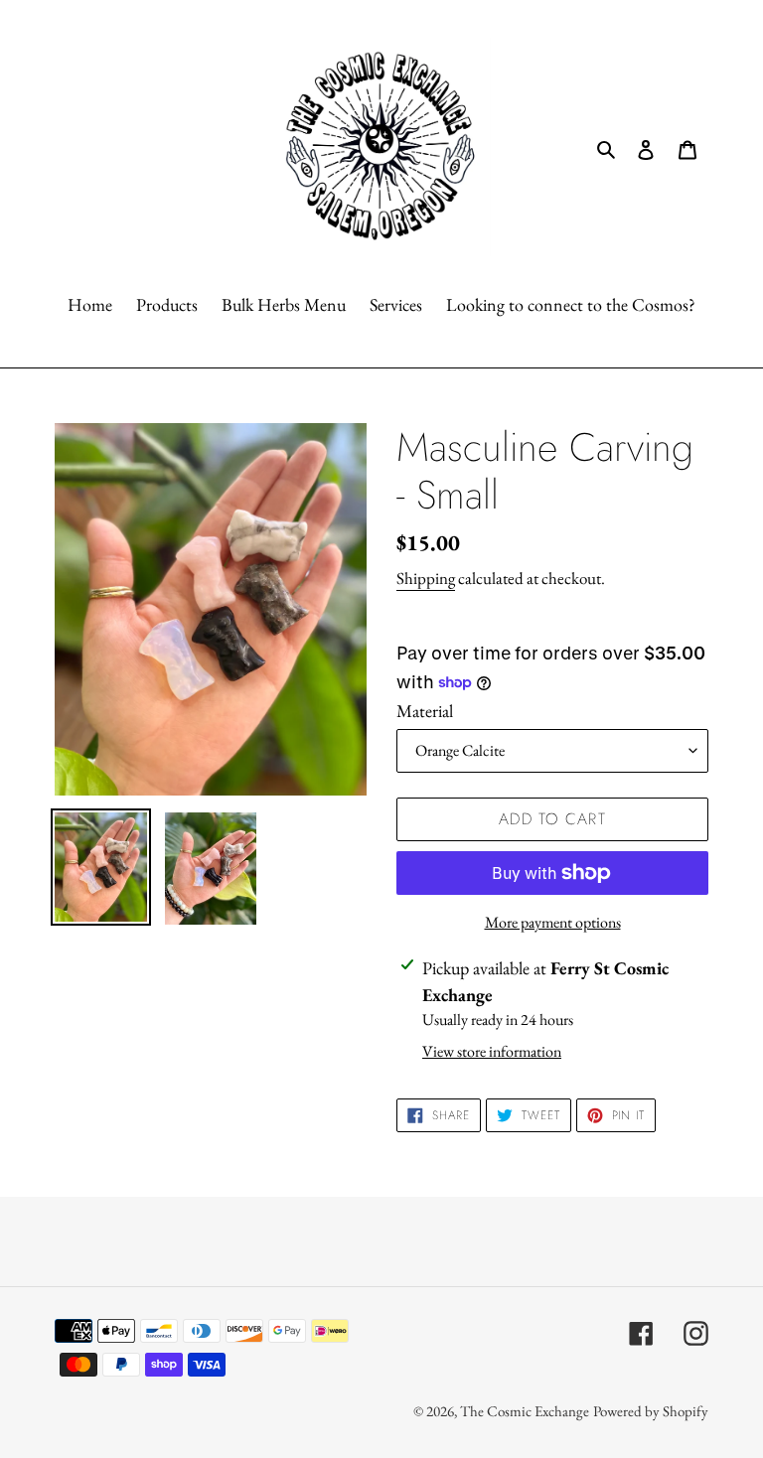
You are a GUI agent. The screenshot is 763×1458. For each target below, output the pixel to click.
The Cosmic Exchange (524, 1410)
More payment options (553, 922)
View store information (491, 1051)
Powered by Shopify (650, 1410)
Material (424, 710)
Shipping (425, 578)
